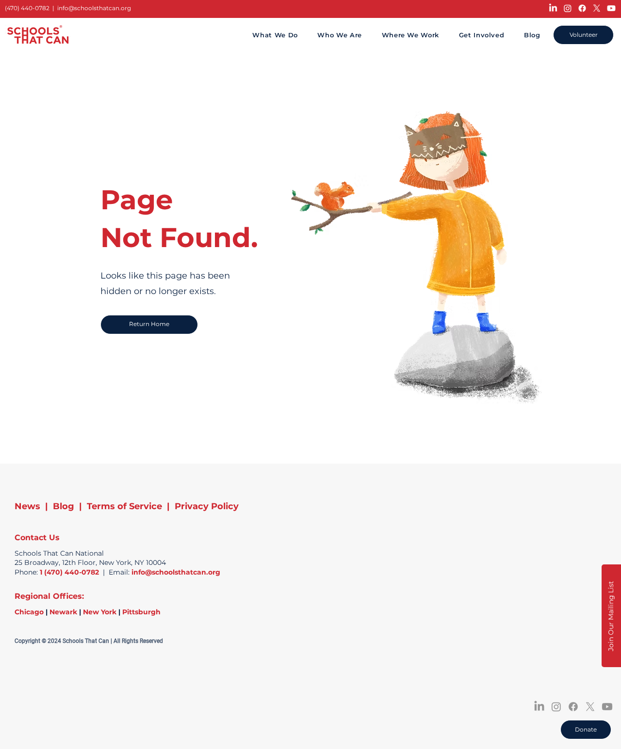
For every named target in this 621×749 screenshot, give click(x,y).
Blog (63, 506)
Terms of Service (124, 506)
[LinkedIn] (553, 8)
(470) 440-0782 (27, 8)
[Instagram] (567, 8)
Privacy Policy (207, 506)
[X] (597, 8)
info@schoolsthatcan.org (94, 8)
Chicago (29, 612)
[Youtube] (611, 8)
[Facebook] (582, 8)
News (27, 506)
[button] (611, 615)
